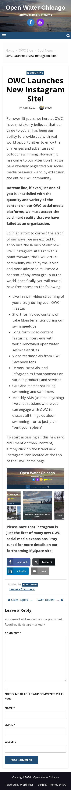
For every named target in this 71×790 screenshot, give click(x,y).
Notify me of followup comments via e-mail (34, 696)
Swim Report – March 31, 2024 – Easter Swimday (22, 599)
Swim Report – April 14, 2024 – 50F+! (50, 599)
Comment (13, 633)
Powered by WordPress (19, 784)
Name (10, 708)
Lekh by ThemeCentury (52, 784)
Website (10, 742)
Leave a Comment (22, 589)
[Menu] (4, 35)
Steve (48, 107)
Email (10, 725)
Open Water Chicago (35, 7)
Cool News (36, 73)
